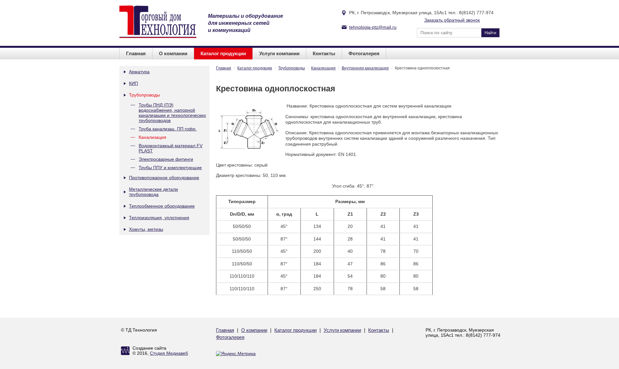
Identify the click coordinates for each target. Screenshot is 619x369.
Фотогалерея (364, 53)
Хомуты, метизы (146, 229)
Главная (136, 53)
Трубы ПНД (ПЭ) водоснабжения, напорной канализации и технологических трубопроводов (172, 112)
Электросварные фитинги (166, 159)
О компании (173, 53)
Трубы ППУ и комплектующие (170, 167)
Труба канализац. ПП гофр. (168, 128)
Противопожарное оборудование (164, 177)
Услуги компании (279, 53)
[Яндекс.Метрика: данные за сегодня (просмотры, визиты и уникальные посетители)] (236, 353)
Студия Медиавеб (169, 353)
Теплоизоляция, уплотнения (159, 217)
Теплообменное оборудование (162, 206)
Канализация (152, 137)
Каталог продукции (223, 53)
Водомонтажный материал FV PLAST (170, 148)
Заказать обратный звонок (452, 20)
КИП (133, 83)
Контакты (324, 53)
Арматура (139, 71)
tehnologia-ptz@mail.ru (373, 27)
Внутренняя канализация (365, 68)
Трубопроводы (144, 94)
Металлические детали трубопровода (153, 192)
